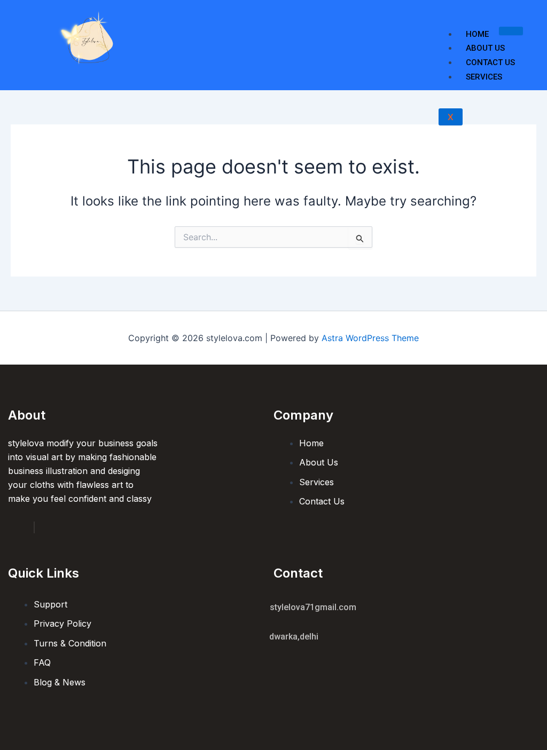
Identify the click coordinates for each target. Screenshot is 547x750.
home (477, 34)
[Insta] (34, 527)
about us (485, 48)
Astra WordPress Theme (370, 338)
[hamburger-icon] (511, 31)
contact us (490, 62)
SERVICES (484, 77)
